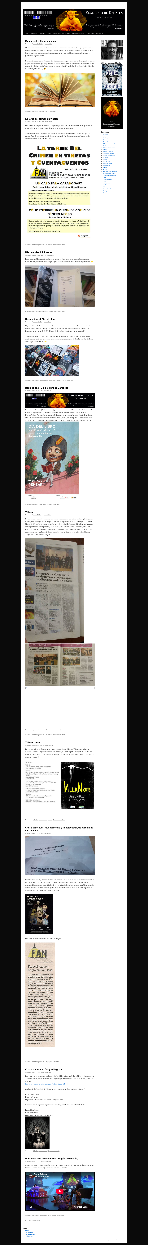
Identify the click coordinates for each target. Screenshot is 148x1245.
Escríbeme (99, 33)
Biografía (42, 33)
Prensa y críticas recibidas (61, 33)
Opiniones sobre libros (109, 173)
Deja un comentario (50, 111)
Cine (104, 140)
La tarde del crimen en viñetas (42, 118)
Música (105, 167)
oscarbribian (48, 44)
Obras (49, 33)
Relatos (105, 187)
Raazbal (105, 185)
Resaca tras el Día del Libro (40, 319)
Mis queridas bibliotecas (38, 252)
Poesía (104, 177)
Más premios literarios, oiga (40, 41)
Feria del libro (56, 380)
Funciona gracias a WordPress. (111, 1240)
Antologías (105, 134)
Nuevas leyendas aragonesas (110, 171)
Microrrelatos (106, 165)
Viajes (104, 193)
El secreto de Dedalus (39, 380)
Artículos (105, 136)
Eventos (50, 244)
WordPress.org (29, 1236)
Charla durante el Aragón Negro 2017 (45, 1069)
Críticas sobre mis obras (109, 148)
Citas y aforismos (107, 142)
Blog (26, 33)
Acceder (27, 1230)
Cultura (105, 149)
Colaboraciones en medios (109, 144)
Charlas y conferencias (40, 244)
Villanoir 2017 (32, 742)
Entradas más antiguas (32, 1220)
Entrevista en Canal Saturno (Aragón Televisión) (51, 1158)
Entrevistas (105, 157)
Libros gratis (90, 33)
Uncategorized (106, 191)
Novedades (33, 33)
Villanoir (29, 512)
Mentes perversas (107, 163)
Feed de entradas (29, 1232)
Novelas (51, 311)
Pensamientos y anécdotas (109, 175)
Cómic (104, 146)
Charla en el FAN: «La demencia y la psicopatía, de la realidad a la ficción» (59, 829)
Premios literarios (38, 111)
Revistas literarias (107, 189)
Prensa (49, 1215)
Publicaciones (106, 183)
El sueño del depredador (40, 311)
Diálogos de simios (78, 33)
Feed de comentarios (30, 1234)
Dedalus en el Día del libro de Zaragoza (46, 387)
